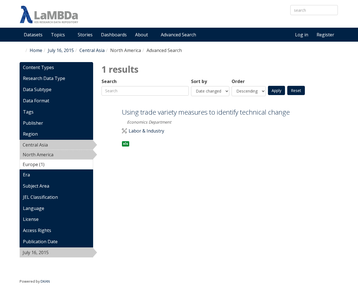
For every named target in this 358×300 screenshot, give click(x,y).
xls (125, 143)
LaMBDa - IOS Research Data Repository (166, 19)
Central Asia (92, 50)
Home (36, 50)
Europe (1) (53, 164)
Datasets (33, 35)
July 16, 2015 (61, 50)
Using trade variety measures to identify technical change (206, 112)
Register (325, 35)
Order (238, 81)
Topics (58, 35)
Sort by (199, 81)
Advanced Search (178, 35)
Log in (301, 35)
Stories (85, 35)
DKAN (45, 281)
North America (53, 155)
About (142, 35)
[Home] (49, 14)
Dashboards (114, 35)
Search (109, 81)
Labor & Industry (146, 131)
